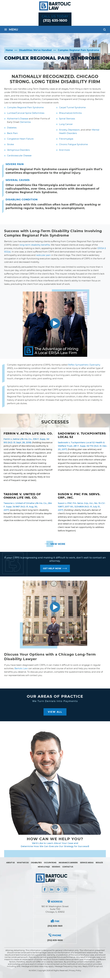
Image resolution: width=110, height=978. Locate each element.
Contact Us (67, 867)
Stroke (10, 144)
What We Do (23, 863)
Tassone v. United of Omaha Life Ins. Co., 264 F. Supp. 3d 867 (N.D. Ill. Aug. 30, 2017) (28, 506)
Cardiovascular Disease (19, 155)
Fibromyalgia (66, 138)
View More (57, 544)
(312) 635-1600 (55, 20)
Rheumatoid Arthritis (70, 113)
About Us (10, 863)
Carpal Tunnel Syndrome (72, 107)
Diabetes (11, 127)
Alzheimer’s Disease (17, 118)
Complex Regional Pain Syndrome (25, 107)
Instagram (65, 889)
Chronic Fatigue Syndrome (73, 144)
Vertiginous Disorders (18, 150)
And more (64, 150)
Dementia (25, 122)
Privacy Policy (75, 970)
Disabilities (36, 863)
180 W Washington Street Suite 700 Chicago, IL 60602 (55, 909)
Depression (74, 129)
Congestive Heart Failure (20, 138)
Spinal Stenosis (67, 118)
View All (55, 712)
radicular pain (43, 255)
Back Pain (12, 133)
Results (99, 863)
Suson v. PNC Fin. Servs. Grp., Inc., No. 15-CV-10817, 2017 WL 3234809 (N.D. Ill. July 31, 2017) (81, 506)
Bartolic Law (21, 668)
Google (58, 889)
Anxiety (63, 129)
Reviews (56, 867)
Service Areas (86, 863)
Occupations (50, 863)
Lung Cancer (66, 124)
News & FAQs (44, 867)
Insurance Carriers (68, 863)
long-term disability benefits (35, 244)
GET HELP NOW (52, 568)
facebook (44, 889)
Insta (51, 889)
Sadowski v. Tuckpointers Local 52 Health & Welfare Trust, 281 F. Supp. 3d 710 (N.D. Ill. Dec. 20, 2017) (82, 446)
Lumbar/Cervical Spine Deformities (25, 113)
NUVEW (32, 970)
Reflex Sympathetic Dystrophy (84, 364)
